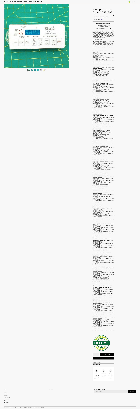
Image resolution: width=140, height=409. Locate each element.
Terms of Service (7, 397)
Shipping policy (41, 407)
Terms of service (34, 407)
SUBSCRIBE (132, 391)
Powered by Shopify (15, 407)
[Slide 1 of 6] (29, 70)
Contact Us (6, 395)
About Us (6, 393)
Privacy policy (28, 407)
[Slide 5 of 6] (41, 70)
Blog (5, 400)
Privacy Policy (6, 402)
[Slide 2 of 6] (32, 70)
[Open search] (5, 2)
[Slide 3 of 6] (35, 70)
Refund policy (6, 398)
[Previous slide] (5, 36)
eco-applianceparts (9, 407)
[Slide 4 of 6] (38, 70)
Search (5, 392)
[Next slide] (68, 36)
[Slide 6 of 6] (44, 70)
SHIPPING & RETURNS (96, 364)
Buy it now (103, 358)
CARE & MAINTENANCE (97, 362)
